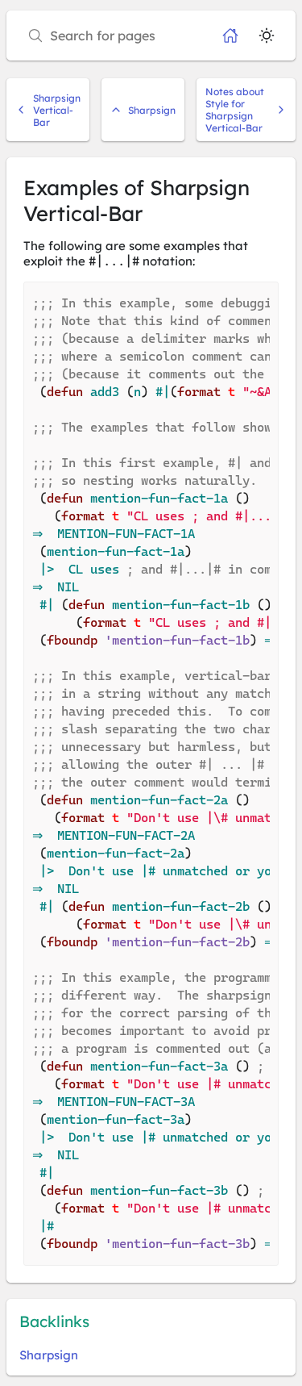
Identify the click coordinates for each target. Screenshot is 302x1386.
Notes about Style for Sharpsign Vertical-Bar (234, 110)
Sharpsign (152, 110)
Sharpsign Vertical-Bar (57, 110)
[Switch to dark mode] (266, 35)
